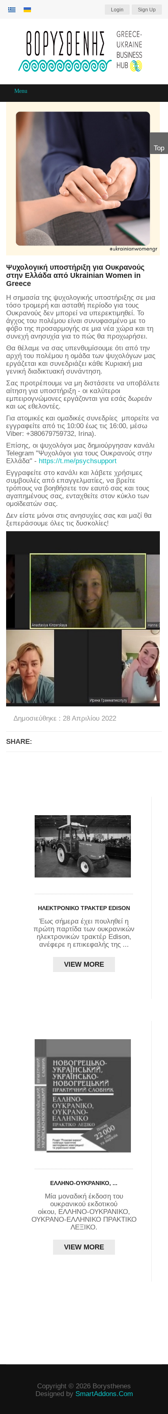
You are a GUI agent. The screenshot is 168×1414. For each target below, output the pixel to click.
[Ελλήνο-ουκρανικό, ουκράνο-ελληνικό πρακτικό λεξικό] (84, 1095)
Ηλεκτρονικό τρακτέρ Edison (84, 908)
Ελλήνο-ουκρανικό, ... (83, 1183)
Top (159, 148)
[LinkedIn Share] (103, 741)
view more (84, 964)
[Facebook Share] (43, 741)
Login (117, 10)
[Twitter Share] (83, 741)
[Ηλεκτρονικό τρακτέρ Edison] (84, 846)
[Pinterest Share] (123, 741)
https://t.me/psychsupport (78, 461)
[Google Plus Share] (63, 741)
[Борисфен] (84, 51)
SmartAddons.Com (104, 1394)
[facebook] (79, 1377)
